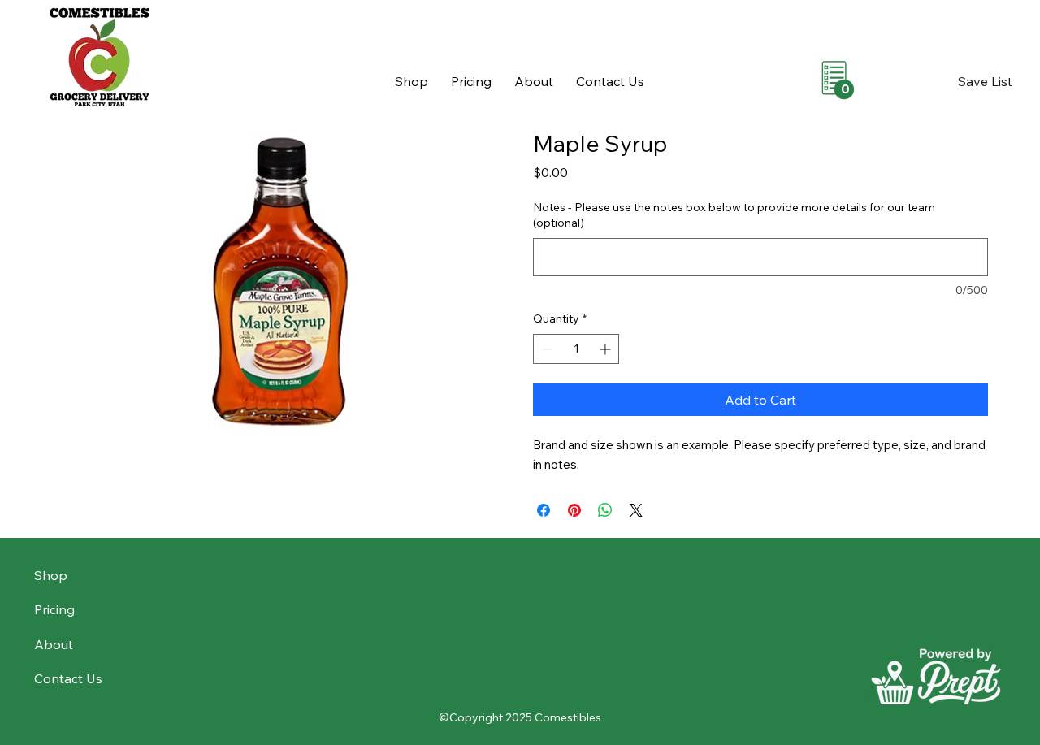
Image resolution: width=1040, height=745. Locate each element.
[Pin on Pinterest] (574, 510)
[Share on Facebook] (543, 510)
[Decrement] (545, 349)
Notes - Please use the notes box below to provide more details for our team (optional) (734, 215)
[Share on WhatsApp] (605, 510)
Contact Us (68, 678)
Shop (50, 575)
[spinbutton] (576, 349)
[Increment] (606, 349)
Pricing (54, 609)
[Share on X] (636, 510)
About (53, 644)
